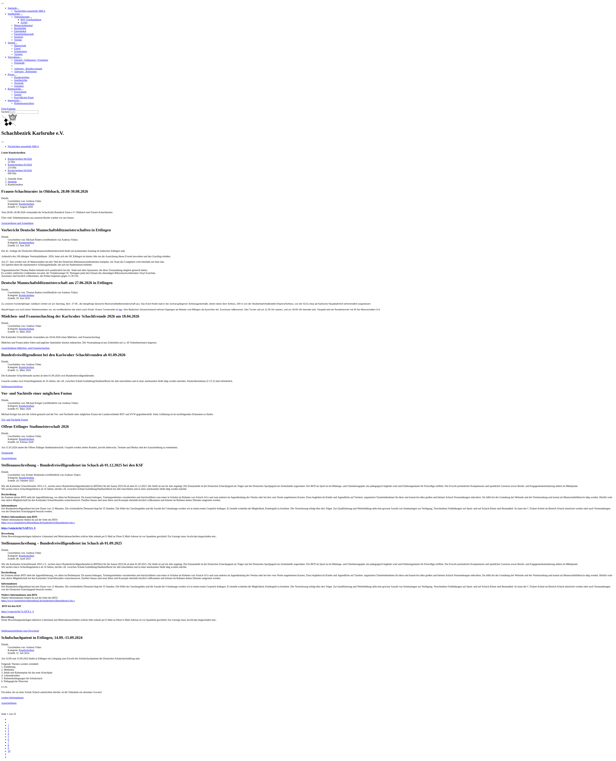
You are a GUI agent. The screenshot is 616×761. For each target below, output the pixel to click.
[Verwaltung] (20, 58)
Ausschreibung (9, 458)
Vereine (18, 39)
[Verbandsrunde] (30, 17)
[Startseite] (18, 8)
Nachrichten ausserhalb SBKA (29, 11)
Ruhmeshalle (14, 89)
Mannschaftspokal (23, 25)
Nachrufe (19, 83)
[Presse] (15, 75)
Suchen (5, 111)
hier (120, 309)
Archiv (24, 22)
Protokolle (19, 63)
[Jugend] (16, 43)
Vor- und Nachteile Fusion (14, 419)
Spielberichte (20, 80)
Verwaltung (13, 57)
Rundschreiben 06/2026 (20, 159)
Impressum (13, 100)
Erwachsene (20, 91)
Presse (11, 74)
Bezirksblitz (20, 28)
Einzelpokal (20, 31)
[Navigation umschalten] (2, 3)
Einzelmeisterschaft (24, 34)
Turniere (18, 54)
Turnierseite (7, 453)
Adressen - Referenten (25, 71)
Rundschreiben (21, 77)
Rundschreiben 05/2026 (20, 164)
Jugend (11, 42)
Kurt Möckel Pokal (24, 97)
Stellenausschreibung (12, 386)
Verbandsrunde (21, 16)
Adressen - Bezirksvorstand (28, 68)
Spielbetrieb (14, 14)
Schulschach (20, 51)
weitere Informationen (12, 697)
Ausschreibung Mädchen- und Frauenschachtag (25, 348)
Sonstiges (19, 86)
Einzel (17, 48)
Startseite (12, 8)
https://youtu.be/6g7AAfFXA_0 (18, 528)
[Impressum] (20, 101)
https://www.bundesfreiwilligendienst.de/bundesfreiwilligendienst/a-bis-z (38, 522)
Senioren (18, 37)
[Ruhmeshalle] (22, 89)
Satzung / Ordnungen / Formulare (31, 60)
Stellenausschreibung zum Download (20, 630)
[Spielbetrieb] (21, 14)
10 (9, 751)
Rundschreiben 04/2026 (20, 170)
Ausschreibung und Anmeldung (17, 223)
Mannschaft (20, 45)
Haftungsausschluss (24, 103)
